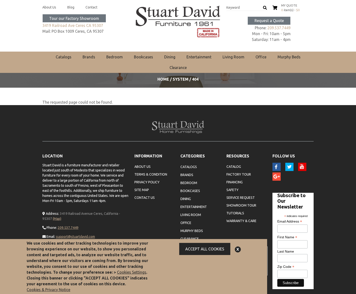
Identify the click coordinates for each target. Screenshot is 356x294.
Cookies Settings (131, 272)
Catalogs (63, 57)
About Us (49, 7)
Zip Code (285, 266)
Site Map (141, 190)
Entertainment (198, 57)
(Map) (57, 219)
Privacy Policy (147, 182)
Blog (70, 7)
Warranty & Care (241, 221)
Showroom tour (241, 205)
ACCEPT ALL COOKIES (204, 249)
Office (260, 57)
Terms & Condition (150, 174)
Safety (232, 190)
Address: (52, 214)
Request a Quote (269, 20)
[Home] (178, 21)
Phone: (51, 228)
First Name (287, 237)
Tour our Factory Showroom (74, 18)
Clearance (178, 67)
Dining (169, 57)
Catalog (233, 167)
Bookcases (143, 57)
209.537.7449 (279, 28)
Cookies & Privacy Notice (48, 289)
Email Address (289, 221)
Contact (91, 7)
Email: (50, 237)
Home (163, 79)
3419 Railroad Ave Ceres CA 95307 (72, 25)
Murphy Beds (289, 57)
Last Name (285, 251)
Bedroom (114, 57)
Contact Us (144, 198)
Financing (234, 182)
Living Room (233, 57)
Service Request (240, 198)
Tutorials (235, 213)
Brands (89, 57)
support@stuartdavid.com (75, 237)
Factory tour (238, 174)
